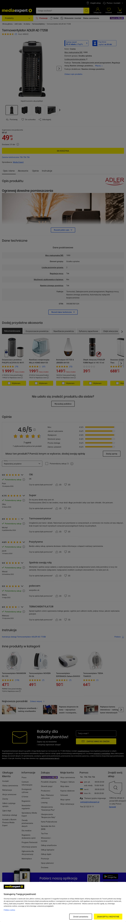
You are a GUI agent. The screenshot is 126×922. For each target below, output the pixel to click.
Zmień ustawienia (80, 916)
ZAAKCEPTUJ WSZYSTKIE (108, 916)
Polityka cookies (9, 910)
